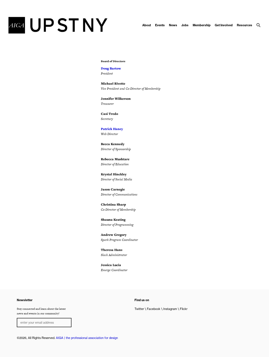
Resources (244, 25)
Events (160, 25)
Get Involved (224, 25)
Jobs (185, 25)
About (146, 25)
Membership (202, 25)
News (173, 25)
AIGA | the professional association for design (87, 338)
